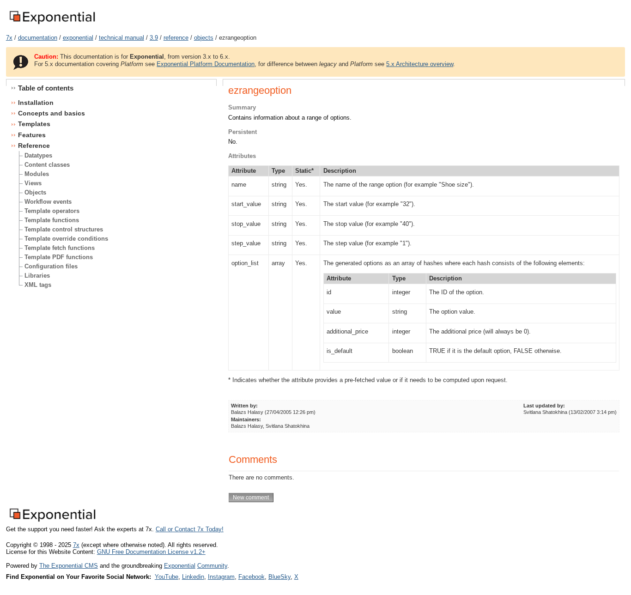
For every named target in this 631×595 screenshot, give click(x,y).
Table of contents (45, 88)
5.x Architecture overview (419, 64)
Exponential (179, 565)
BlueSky (279, 576)
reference (176, 37)
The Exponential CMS (68, 565)
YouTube (166, 576)
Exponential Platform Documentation (206, 64)
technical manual (121, 37)
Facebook (251, 576)
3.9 (154, 37)
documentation (37, 37)
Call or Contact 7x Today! (190, 529)
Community (212, 565)
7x (9, 37)
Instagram (221, 576)
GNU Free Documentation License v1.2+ (151, 551)
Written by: (244, 405)
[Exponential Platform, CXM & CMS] (52, 24)
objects (203, 37)
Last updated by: (544, 405)
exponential (78, 37)
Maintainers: (246, 419)
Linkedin (193, 576)
